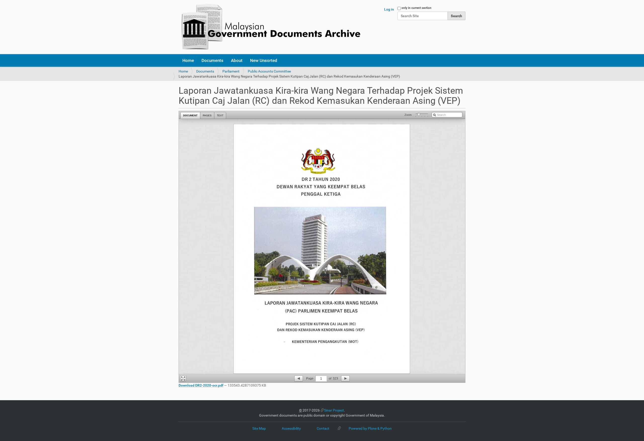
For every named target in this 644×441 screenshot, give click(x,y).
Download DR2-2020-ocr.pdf (201, 385)
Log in (389, 9)
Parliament (230, 71)
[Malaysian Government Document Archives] (269, 27)
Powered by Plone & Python (370, 428)
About (237, 60)
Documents (212, 60)
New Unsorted (263, 60)
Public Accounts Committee (269, 71)
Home (188, 60)
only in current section (416, 8)
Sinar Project (334, 410)
